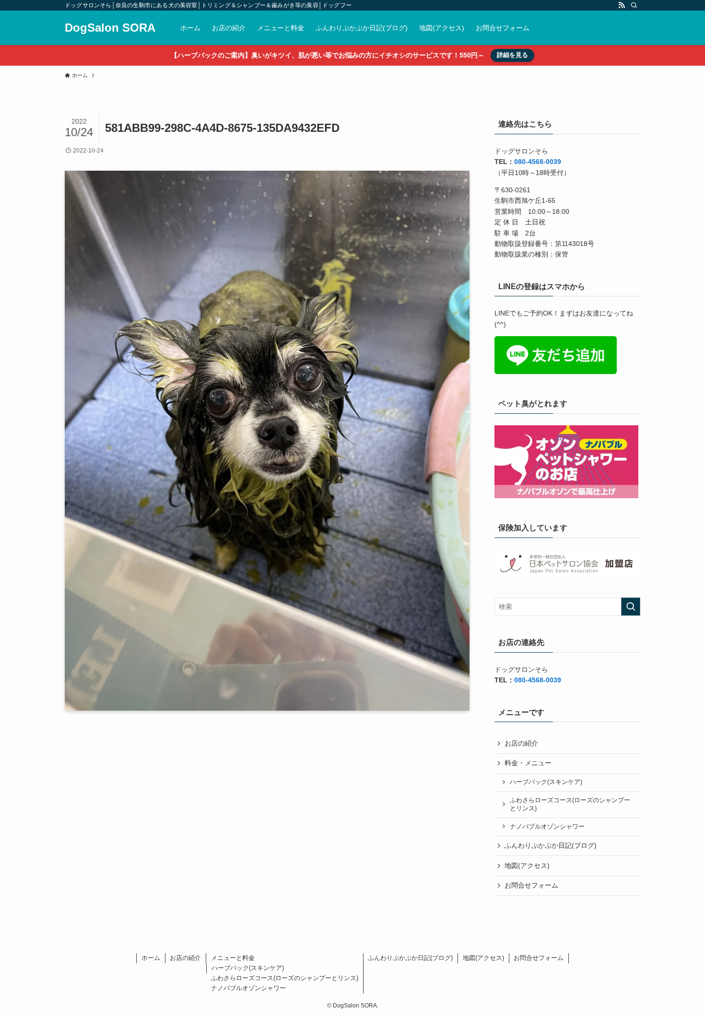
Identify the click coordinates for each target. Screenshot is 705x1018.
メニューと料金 (233, 957)
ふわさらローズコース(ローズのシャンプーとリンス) (570, 804)
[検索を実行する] (630, 606)
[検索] (634, 5)
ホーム (150, 957)
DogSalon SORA (110, 28)
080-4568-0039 (537, 161)
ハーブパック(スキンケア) (546, 782)
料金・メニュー (528, 763)
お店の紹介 (521, 743)
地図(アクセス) (527, 865)
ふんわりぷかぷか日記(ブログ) (551, 845)
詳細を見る (512, 55)
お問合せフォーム (531, 885)
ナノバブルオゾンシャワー (547, 826)
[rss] (621, 5)
